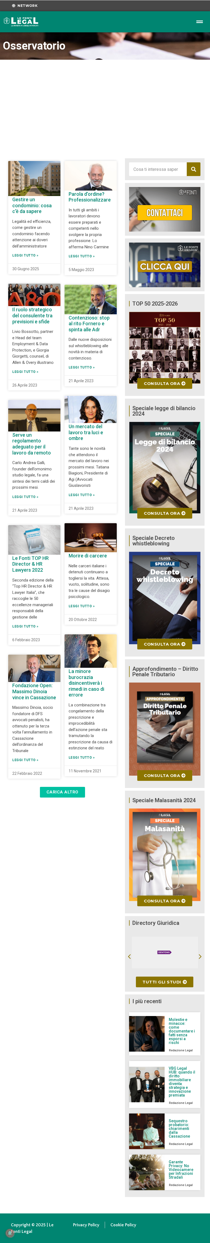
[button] (62, 792)
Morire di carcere (88, 556)
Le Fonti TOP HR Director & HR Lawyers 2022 (30, 564)
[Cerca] (193, 169)
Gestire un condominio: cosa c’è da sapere (32, 205)
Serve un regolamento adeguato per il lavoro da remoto (31, 444)
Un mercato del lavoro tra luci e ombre (86, 432)
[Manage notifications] (9, 1233)
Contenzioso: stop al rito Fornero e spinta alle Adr (89, 323)
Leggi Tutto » (25, 255)
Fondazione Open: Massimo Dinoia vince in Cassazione (34, 691)
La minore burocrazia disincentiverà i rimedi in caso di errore (86, 683)
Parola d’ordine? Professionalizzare (90, 197)
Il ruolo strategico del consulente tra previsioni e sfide (32, 315)
